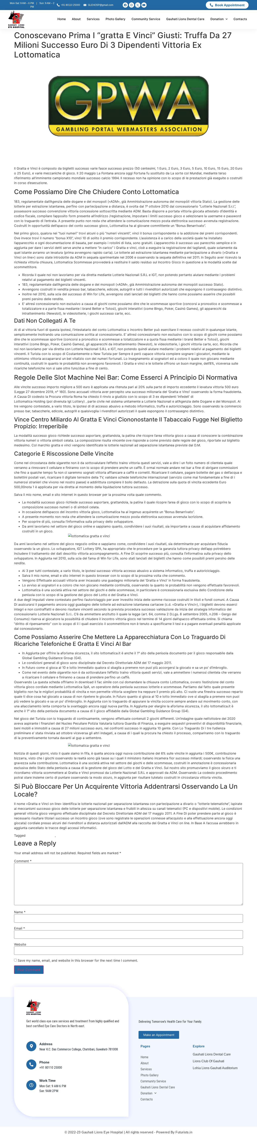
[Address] (31, 1046)
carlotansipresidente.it (211, 397)
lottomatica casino (41, 835)
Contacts (240, 19)
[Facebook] (125, 5)
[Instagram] (131, 5)
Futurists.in (183, 1132)
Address (45, 1044)
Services (93, 19)
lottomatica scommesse (75, 835)
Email (19, 928)
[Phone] (31, 1064)
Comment (23, 861)
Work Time (47, 1080)
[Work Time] (31, 1085)
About (76, 19)
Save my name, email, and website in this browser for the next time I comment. (78, 960)
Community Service (146, 19)
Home (61, 19)
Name (19, 912)
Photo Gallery (115, 19)
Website (20, 944)
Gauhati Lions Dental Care (185, 19)
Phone (44, 1062)
